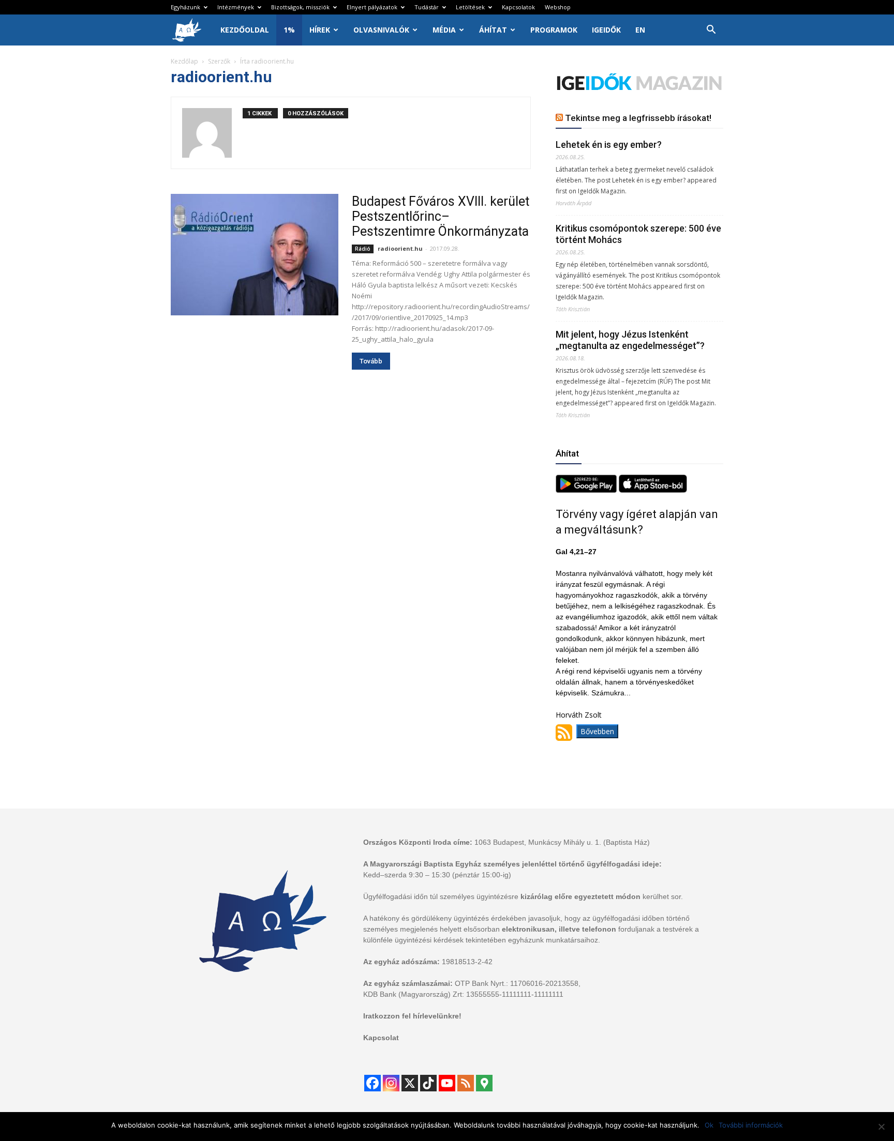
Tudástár (426, 7)
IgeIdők (606, 30)
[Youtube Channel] (447, 1083)
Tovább (371, 361)
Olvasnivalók (381, 30)
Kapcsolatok (518, 7)
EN (640, 30)
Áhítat (493, 30)
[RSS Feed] (465, 1083)
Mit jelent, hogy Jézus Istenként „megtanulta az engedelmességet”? (630, 340)
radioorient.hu (400, 248)
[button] (710, 31)
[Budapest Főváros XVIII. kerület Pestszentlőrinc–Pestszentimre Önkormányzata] (254, 254)
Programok (553, 30)
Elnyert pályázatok (372, 7)
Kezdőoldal (244, 30)
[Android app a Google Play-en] (587, 490)
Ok (709, 1125)
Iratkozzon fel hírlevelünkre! (412, 1016)
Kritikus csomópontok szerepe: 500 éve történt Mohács (638, 234)
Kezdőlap (184, 61)
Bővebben (597, 731)
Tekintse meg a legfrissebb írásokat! (638, 118)
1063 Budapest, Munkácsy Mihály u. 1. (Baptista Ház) (562, 842)
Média (444, 30)
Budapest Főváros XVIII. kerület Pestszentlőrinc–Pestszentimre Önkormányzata (440, 216)
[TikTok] (428, 1083)
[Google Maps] (484, 1083)
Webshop (558, 7)
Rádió (362, 248)
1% (289, 30)
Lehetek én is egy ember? (609, 144)
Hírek (319, 30)
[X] (409, 1083)
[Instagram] (391, 1083)
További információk (751, 1125)
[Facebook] (372, 1083)
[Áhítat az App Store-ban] (653, 490)
